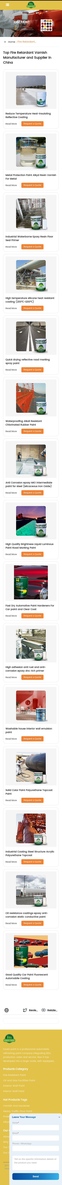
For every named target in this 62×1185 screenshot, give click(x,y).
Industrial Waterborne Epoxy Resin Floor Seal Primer (29, 238)
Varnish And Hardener (16, 1106)
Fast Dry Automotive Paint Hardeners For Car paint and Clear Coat (30, 607)
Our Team (9, 1147)
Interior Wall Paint (13, 1091)
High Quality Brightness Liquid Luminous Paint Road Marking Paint (29, 546)
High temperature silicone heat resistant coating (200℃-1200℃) (30, 300)
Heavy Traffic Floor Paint (17, 1111)
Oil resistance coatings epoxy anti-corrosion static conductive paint (27, 915)
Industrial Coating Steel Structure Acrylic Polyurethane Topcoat (30, 853)
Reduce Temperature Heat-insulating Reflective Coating (28, 115)
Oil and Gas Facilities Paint (19, 1080)
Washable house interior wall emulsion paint (29, 730)
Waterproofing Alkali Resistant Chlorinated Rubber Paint (24, 423)
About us (8, 1137)
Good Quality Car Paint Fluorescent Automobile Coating (27, 976)
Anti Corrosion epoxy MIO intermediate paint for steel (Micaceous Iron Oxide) (29, 484)
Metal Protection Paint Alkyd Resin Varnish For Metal (31, 177)
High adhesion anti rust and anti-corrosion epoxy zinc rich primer (26, 669)
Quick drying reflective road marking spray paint (28, 361)
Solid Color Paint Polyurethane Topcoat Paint (29, 792)
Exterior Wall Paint (14, 1086)
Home (11, 42)
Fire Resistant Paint (14, 1075)
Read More (11, 123)
